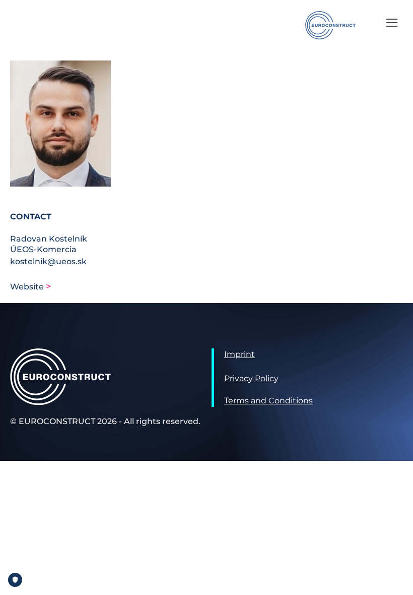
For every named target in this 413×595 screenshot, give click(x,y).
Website (28, 286)
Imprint (239, 354)
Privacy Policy (251, 378)
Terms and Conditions (268, 400)
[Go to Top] (398, 580)
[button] (392, 22)
